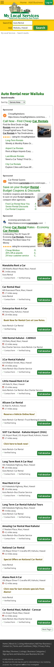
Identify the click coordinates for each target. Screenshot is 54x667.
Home (5, 643)
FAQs (35, 646)
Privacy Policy (44, 646)
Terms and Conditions (22, 646)
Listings (23, 651)
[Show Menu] (2, 2)
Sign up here (8, 654)
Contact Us (7, 646)
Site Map (6, 651)
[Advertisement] (27, 63)
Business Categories (36, 651)
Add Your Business (43, 643)
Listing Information (26, 643)
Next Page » (47, 629)
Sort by (4, 102)
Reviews (14, 651)
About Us (13, 643)
